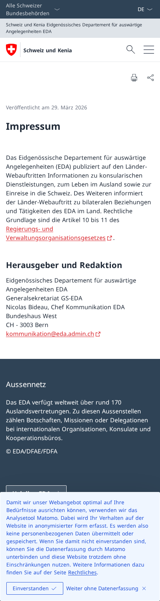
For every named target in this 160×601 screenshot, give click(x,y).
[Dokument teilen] (150, 77)
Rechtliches (82, 572)
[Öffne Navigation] (149, 49)
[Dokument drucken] (134, 77)
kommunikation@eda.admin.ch (50, 334)
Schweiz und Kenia (47, 50)
